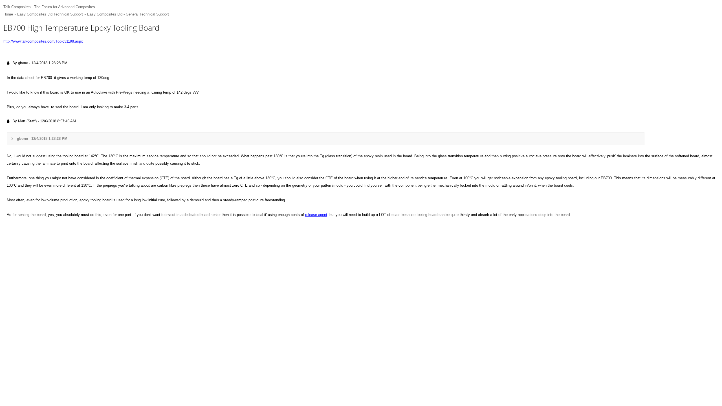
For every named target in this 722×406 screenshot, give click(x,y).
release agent (316, 215)
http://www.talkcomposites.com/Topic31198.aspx (43, 41)
